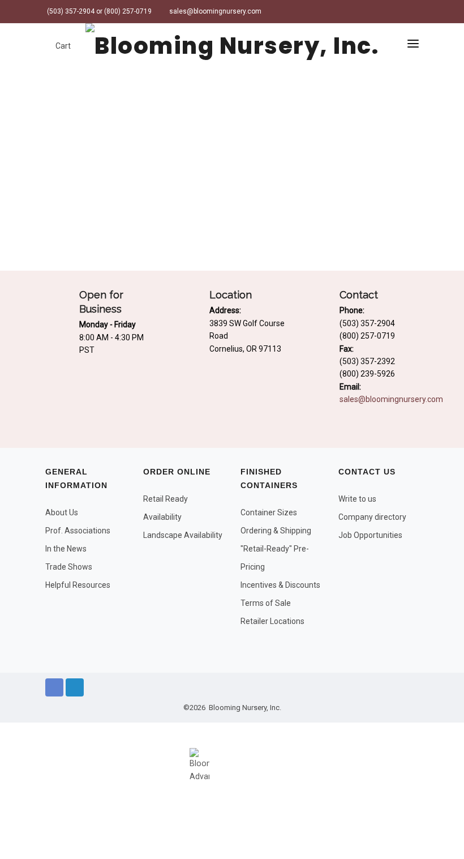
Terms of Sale (265, 603)
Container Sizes (268, 512)
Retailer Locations (272, 621)
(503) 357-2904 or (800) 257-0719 (98, 11)
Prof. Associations (77, 530)
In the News (66, 548)
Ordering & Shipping (275, 530)
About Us (61, 512)
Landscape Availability (182, 535)
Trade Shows (68, 566)
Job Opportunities (370, 535)
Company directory (372, 517)
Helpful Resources (77, 584)
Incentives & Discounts (280, 584)
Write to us (357, 498)
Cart (62, 45)
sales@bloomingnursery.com (214, 11)
